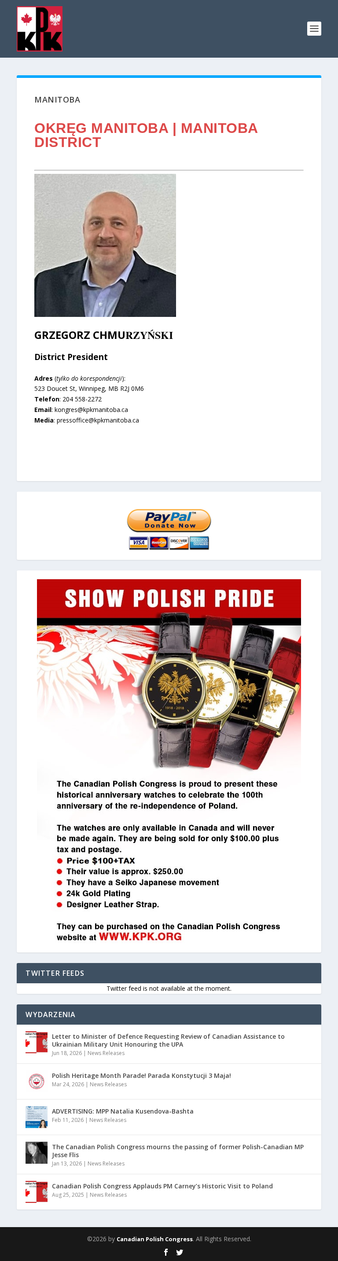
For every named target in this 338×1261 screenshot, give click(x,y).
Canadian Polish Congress (155, 1239)
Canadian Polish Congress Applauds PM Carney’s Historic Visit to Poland (162, 1186)
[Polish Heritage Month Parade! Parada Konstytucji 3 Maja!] (37, 1081)
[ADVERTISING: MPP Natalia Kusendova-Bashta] (37, 1117)
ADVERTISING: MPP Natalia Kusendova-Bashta (123, 1111)
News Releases (106, 1053)
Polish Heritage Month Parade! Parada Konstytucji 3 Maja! (141, 1075)
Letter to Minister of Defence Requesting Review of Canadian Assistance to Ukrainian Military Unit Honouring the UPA (168, 1040)
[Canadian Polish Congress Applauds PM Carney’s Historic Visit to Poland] (37, 1192)
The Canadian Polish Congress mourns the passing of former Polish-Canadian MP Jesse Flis (178, 1151)
